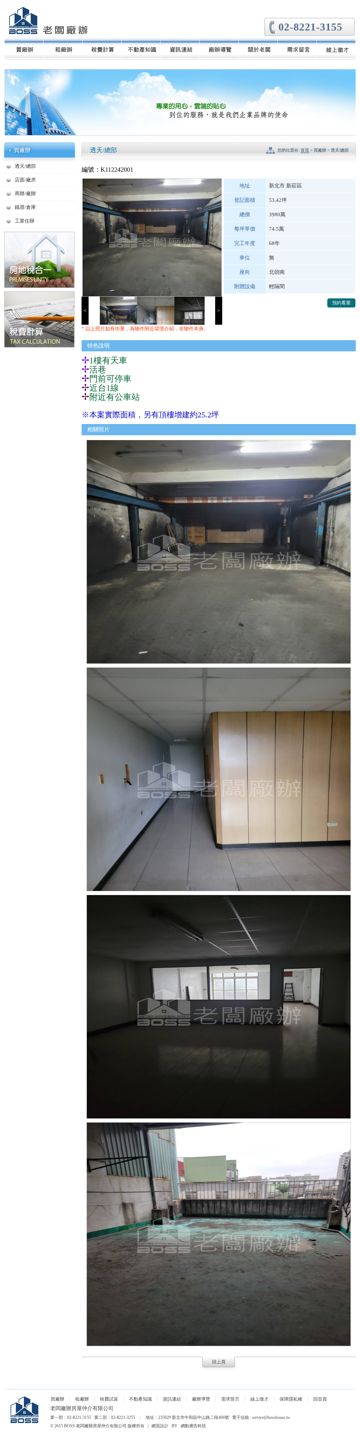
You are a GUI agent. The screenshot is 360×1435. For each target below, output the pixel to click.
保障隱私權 (290, 1399)
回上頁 (219, 1361)
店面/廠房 (25, 180)
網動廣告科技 (193, 1425)
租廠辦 (82, 1399)
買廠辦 (57, 1399)
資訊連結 (172, 1399)
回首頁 (320, 1399)
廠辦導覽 (201, 1399)
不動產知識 (140, 1399)
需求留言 (230, 1399)
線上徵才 (259, 1399)
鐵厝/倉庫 (25, 207)
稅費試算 (109, 1399)
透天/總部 (25, 166)
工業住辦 (24, 221)
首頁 (305, 150)
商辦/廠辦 (25, 193)
